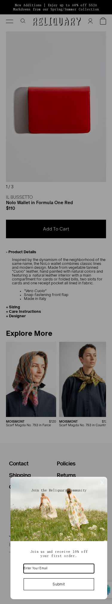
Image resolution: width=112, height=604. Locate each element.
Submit (59, 584)
